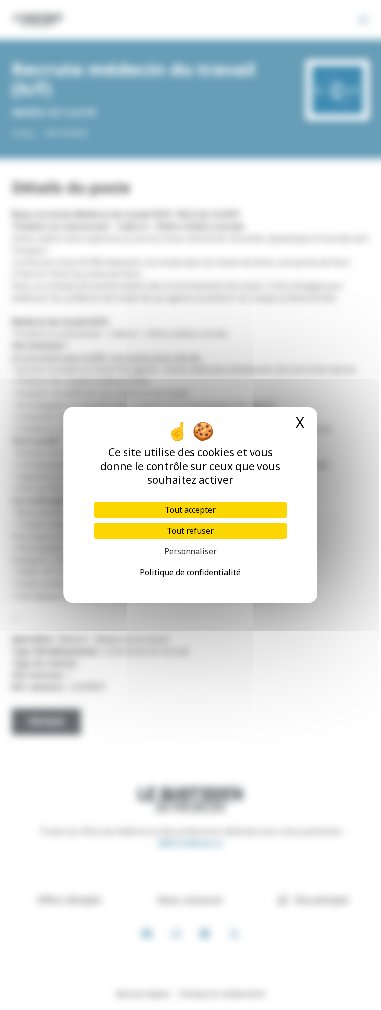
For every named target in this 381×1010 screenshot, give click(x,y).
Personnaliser (190, 551)
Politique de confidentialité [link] (190, 572)
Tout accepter (190, 509)
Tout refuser (190, 530)
